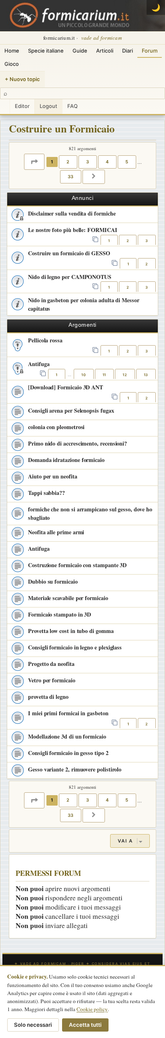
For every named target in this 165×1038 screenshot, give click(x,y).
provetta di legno (48, 696)
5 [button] (127, 162)
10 (83, 374)
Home (11, 50)
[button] (34, 162)
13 (146, 374)
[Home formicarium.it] (82, 15)
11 (104, 374)
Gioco (11, 64)
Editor (22, 106)
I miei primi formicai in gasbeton (68, 713)
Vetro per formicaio (51, 680)
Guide (79, 50)
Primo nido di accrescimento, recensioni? (77, 443)
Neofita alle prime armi (56, 532)
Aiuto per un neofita (52, 476)
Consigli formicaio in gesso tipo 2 (68, 753)
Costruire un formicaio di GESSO (69, 253)
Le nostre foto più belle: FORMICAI (72, 230)
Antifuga (38, 364)
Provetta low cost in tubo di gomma (71, 631)
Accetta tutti (85, 1025)
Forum (149, 50)
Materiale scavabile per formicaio (68, 598)
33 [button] (71, 176)
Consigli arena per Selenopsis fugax (71, 410)
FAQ (72, 106)
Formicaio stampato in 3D (59, 614)
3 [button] (87, 162)
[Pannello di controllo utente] (5, 106)
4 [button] (107, 162)
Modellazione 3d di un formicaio (67, 736)
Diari (127, 50)
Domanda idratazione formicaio (66, 460)
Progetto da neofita (51, 663)
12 (125, 374)
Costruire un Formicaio (62, 128)
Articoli (104, 50)
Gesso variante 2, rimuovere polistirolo (74, 769)
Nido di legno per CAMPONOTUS (69, 277)
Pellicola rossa (45, 340)
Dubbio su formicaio (53, 581)
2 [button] (68, 162)
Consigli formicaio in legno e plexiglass (75, 647)
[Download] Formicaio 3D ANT (65, 387)
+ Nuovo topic (22, 79)
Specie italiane (46, 50)
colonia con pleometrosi (56, 427)
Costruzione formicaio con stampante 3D (77, 565)
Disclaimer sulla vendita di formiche (71, 213)
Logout (48, 106)
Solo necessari (33, 1025)
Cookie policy (92, 1009)
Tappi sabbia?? (46, 492)
